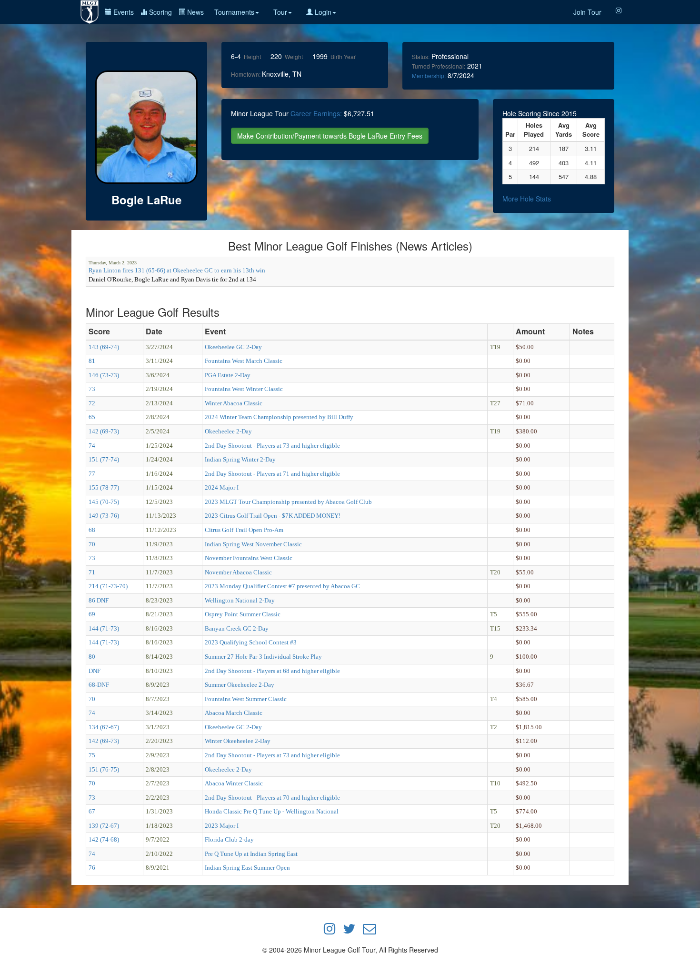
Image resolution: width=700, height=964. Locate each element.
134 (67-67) (104, 727)
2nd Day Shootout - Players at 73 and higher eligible (272, 445)
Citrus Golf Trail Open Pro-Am (244, 529)
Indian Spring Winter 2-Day (240, 459)
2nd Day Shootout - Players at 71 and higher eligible (272, 473)
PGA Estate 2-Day (227, 375)
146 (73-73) (104, 375)
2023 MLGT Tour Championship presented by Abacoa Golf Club (288, 501)
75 (92, 755)
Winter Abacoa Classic (233, 403)
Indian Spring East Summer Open (247, 867)
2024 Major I (222, 487)
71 (92, 572)
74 (92, 445)
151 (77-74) (104, 459)
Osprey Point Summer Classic (242, 614)
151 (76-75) (104, 769)
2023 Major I (222, 825)
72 (92, 403)
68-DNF (99, 684)
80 (92, 656)
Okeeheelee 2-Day (228, 431)
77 (92, 473)
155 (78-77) (104, 487)
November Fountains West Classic (248, 558)
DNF (94, 670)
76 (92, 867)
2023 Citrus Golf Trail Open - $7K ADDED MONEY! (272, 515)
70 (92, 544)
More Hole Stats (526, 198)
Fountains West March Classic (243, 360)
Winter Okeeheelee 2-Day (237, 740)
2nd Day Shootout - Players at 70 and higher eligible (272, 797)
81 (92, 360)
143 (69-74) (104, 347)
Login (322, 12)
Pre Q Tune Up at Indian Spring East (251, 853)
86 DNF (99, 600)
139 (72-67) (104, 825)
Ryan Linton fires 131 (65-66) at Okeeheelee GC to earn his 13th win (177, 270)
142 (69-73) (104, 431)
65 (92, 417)
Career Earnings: (316, 113)
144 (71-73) (104, 628)
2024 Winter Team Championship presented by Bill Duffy (279, 417)
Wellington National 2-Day (240, 600)
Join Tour (587, 12)
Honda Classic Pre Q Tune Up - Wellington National (272, 811)
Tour (280, 12)
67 (92, 811)
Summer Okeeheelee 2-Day (239, 684)
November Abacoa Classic (238, 572)
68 (92, 529)
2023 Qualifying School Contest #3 (251, 642)
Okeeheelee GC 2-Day (233, 347)
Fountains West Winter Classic (244, 388)
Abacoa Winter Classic (234, 783)
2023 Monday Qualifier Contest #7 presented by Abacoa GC (282, 586)
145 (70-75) (104, 501)
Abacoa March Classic (233, 712)
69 (92, 614)
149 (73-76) (104, 515)
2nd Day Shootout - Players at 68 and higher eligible (272, 670)
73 (92, 388)
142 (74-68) (104, 839)
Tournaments (234, 12)
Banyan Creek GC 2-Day (237, 628)
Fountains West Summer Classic (246, 699)
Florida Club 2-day (229, 839)
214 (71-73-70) (108, 586)
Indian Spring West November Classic (253, 544)
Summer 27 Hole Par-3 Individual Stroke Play (263, 656)
